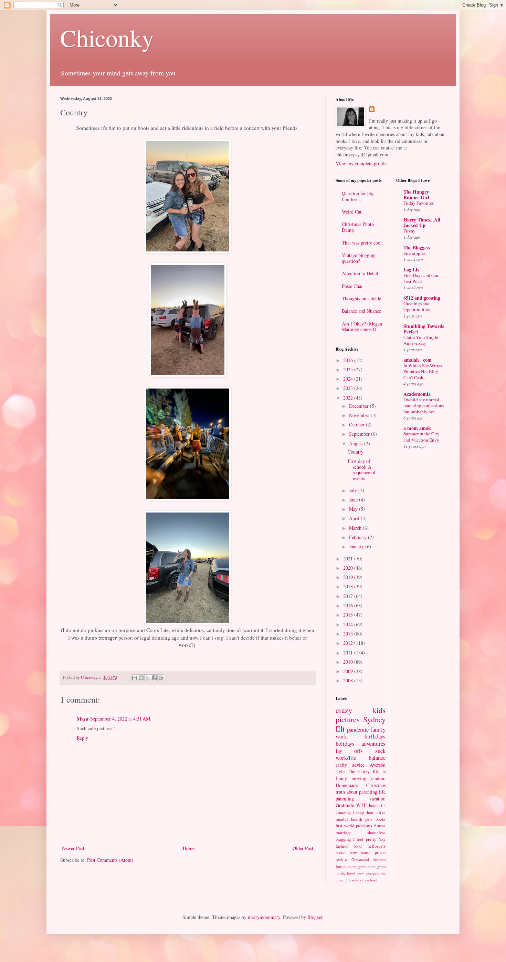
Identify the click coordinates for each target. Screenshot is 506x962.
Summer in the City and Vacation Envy (421, 437)
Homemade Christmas (361, 785)
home (374, 805)
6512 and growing (421, 297)
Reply (82, 738)
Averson (378, 765)
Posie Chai (352, 286)
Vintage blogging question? (359, 258)
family (378, 729)
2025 (348, 369)
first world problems (354, 826)
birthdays (375, 736)
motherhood (345, 873)
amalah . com (417, 359)
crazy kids (361, 710)
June (354, 499)
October (357, 424)
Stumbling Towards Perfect (423, 328)
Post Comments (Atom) (110, 860)
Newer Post (73, 848)
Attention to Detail (360, 273)
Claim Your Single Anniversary (420, 340)
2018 (348, 586)
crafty (341, 765)
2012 (348, 643)
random (378, 778)
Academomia (417, 393)
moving (358, 778)
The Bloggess (416, 247)
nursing (342, 879)
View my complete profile (361, 163)
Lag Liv (411, 269)
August (356, 443)
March (356, 528)
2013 (348, 633)
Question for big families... (357, 196)
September (360, 434)
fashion (342, 846)
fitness (380, 826)
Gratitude (345, 805)
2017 (348, 596)
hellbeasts (377, 846)
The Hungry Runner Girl (416, 194)
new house (360, 853)
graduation (367, 866)
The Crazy (359, 771)
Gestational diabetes (368, 859)
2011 (348, 652)
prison (380, 853)
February (358, 537)
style (340, 771)
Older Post (303, 848)
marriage (343, 833)
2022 (348, 397)
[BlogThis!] (141, 677)
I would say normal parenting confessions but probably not (423, 405)
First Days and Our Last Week (421, 278)
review (342, 859)
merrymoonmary (264, 917)
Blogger (315, 917)
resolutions (357, 879)
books (381, 819)
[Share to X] (147, 677)
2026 (348, 360)
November (360, 415)
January (357, 546)
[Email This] (134, 677)
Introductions (346, 866)
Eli (340, 728)
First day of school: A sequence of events (362, 470)
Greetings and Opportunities (416, 306)
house (341, 853)
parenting (345, 798)
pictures (348, 719)
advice (358, 765)
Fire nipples (414, 253)
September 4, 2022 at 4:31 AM (120, 718)
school (372, 879)
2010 (348, 662)
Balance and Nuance (361, 311)
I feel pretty (364, 839)
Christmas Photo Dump (358, 227)
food (357, 846)
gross (381, 866)
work (341, 736)
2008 (348, 680)
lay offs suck (361, 751)
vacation (377, 798)
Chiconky (107, 37)
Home (188, 848)
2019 (348, 577)
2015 (348, 614)
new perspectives (371, 873)
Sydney (374, 719)
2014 (348, 624)
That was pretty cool (362, 242)
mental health (349, 819)
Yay (382, 839)
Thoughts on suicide (361, 298)
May (354, 509)
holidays (345, 743)
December (359, 406)
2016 (348, 605)
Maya (82, 718)
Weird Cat (351, 211)
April (355, 518)
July (353, 490)
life (382, 791)
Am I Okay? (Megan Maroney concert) (362, 326)
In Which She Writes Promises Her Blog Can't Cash (422, 371)
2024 (348, 378)
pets (368, 819)
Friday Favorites (418, 203)
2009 (348, 671)
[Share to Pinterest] (160, 677)
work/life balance (361, 758)
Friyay (409, 231)
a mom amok (417, 428)
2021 (348, 558)
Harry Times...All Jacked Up (421, 222)
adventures (373, 743)
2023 (348, 388)
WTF (361, 805)
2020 (348, 568)
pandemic (358, 729)
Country (355, 451)
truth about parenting (356, 791)
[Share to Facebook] (154, 677)
